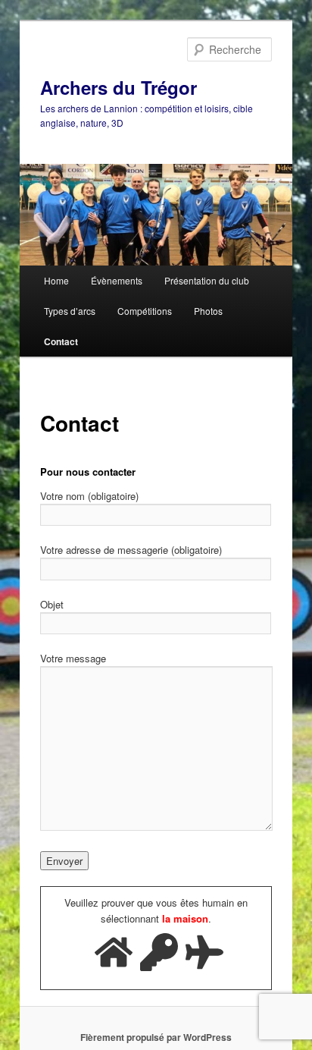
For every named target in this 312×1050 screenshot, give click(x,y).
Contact (61, 341)
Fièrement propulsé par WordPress (156, 1037)
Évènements (116, 280)
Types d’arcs (69, 310)
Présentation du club (206, 280)
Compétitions (144, 310)
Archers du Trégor (118, 87)
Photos (208, 310)
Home (56, 280)
